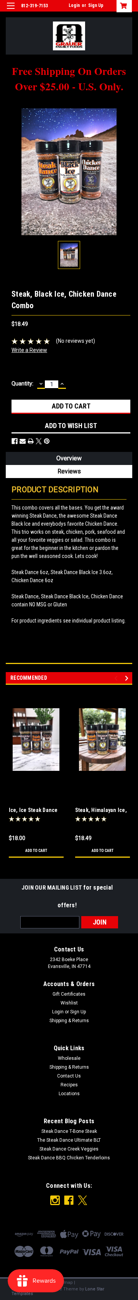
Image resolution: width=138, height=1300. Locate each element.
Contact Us (69, 1076)
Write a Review (29, 350)
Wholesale (69, 1058)
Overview (69, 458)
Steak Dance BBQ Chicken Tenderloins (69, 1158)
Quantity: (22, 383)
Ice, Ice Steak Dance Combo (33, 810)
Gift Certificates (69, 994)
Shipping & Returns (69, 1020)
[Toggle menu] (10, 10)
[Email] (23, 441)
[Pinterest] (47, 441)
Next (128, 678)
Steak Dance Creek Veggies (69, 1149)
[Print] (31, 441)
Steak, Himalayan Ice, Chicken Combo (101, 810)
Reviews (69, 471)
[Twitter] (39, 441)
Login (74, 5)
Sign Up (96, 5)
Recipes (69, 1084)
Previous (117, 678)
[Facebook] (15, 441)
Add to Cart (36, 850)
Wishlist (69, 1003)
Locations (69, 1093)
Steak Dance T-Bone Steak (69, 1131)
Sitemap (64, 1282)
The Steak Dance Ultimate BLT (69, 1140)
